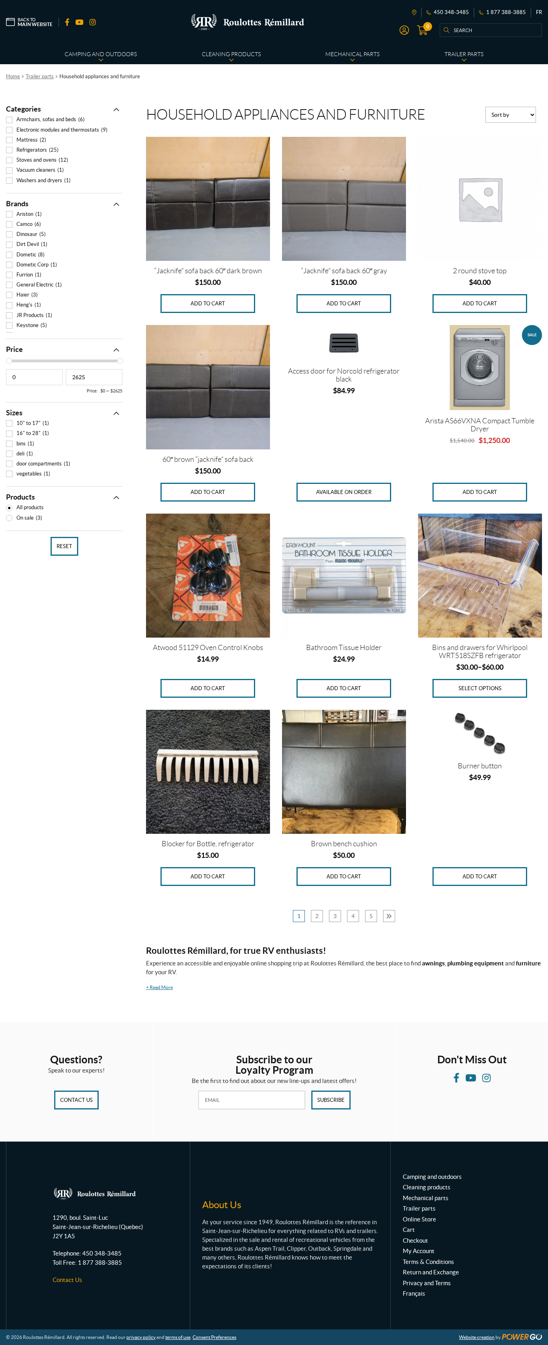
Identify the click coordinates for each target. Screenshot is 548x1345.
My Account (418, 1250)
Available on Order (343, 492)
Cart (409, 1229)
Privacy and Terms (427, 1283)
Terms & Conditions (428, 1261)
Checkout (415, 1240)
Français (414, 1293)
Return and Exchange (431, 1272)
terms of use (178, 1337)
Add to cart (208, 304)
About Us (221, 1204)
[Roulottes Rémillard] (247, 22)
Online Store (419, 1219)
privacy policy (141, 1337)
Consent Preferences (214, 1337)
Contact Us (76, 1100)
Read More (159, 987)
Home (13, 76)
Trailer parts (40, 76)
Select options (480, 688)
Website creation (477, 1337)
